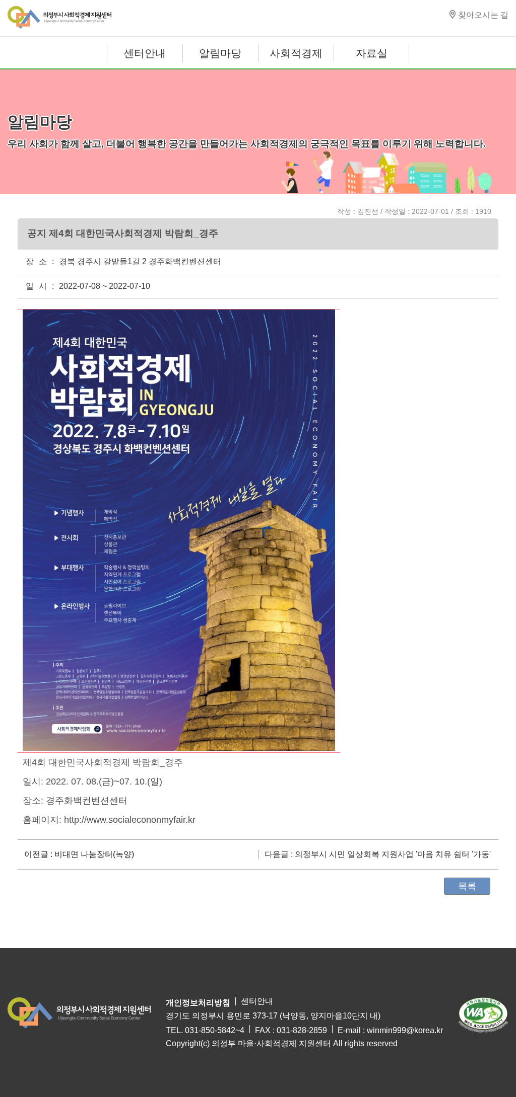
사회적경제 (296, 53)
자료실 (372, 53)
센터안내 (144, 53)
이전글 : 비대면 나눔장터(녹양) (79, 854)
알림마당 (220, 53)
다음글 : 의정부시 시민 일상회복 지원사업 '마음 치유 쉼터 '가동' (378, 854)
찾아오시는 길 (483, 15)
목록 (467, 886)
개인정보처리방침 (198, 1002)
